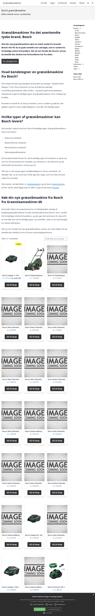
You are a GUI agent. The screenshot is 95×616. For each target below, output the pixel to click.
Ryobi (77, 55)
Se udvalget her (10, 61)
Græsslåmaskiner (12, 2)
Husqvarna (79, 46)
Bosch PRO (77, 79)
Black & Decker (80, 33)
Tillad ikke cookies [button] (54, 609)
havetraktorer (58, 184)
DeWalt (77, 37)
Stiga (76, 58)
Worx (77, 62)
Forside (44, 3)
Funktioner (62, 3)
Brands (73, 3)
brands (55, 187)
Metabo (77, 53)
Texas (77, 60)
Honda (77, 44)
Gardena (78, 42)
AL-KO (77, 31)
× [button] (93, 594)
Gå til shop (12, 285)
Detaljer (62, 601)
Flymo (77, 40)
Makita (77, 51)
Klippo (77, 49)
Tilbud (81, 3)
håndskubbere (33, 184)
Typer (52, 3)
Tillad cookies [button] (39, 609)
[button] (47, 613)
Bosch (77, 35)
